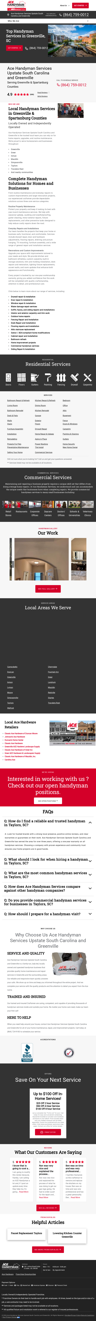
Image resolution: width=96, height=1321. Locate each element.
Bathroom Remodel (15, 410)
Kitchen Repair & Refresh (45, 400)
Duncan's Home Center (14, 740)
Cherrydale (52, 667)
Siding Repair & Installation (23, 349)
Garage (38, 416)
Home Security (69, 444)
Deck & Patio (12, 416)
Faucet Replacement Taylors (26, 1233)
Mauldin (51, 687)
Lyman (10, 687)
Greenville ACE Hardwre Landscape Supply (22, 747)
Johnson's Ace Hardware (15, 737)
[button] (48, 824)
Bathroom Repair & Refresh (18, 400)
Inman (10, 682)
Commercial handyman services (25, 346)
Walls (9, 421)
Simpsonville (12, 698)
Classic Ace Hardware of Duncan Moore (21, 733)
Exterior (38, 421)
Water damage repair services (24, 306)
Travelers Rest (54, 703)
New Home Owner (70, 447)
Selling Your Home (14, 452)
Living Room (12, 405)
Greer (50, 677)
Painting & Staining (71, 434)
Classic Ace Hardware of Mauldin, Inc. (20, 756)
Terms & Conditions (87, 1315)
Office (65, 405)
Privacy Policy (76, 1315)
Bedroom (66, 400)
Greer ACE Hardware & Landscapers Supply (22, 753)
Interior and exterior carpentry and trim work (30, 313)
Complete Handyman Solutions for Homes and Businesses (31, 183)
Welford (10, 708)
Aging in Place (41, 439)
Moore (10, 692)
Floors (37, 424)
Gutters (66, 439)
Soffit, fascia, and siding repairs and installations (33, 310)
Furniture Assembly (15, 429)
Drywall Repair (41, 429)
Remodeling (12, 439)
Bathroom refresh (18, 339)
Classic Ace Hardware (14, 743)
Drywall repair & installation (23, 297)
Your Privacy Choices (10, 1317)
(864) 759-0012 (76, 15)
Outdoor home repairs (20, 316)
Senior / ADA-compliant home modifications (30, 333)
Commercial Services (43, 452)
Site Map (68, 1315)
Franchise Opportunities (26, 1274)
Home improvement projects (23, 343)
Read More (23, 1192)
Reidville (51, 692)
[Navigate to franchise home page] (16, 5)
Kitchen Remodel (42, 410)
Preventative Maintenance (18, 447)
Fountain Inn (53, 672)
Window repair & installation (23, 303)
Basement (67, 416)
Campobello (12, 667)
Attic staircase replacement (23, 329)
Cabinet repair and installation (24, 336)
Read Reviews (42, 92)
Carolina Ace (10, 760)
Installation (12, 434)
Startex (51, 698)
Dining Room (40, 405)
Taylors (10, 703)
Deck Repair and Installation (23, 323)
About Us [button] (63, 5)
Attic (64, 410)
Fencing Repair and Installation (25, 320)
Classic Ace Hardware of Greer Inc (19, 750)
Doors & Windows (70, 424)
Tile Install (39, 447)
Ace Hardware (7, 1274)
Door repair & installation (22, 300)
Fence (65, 421)
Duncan (10, 672)
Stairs (9, 424)
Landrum (52, 682)
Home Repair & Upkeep (44, 434)
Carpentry (67, 429)
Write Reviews (42, 96)
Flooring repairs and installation (25, 326)
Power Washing (41, 444)
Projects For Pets (14, 444)
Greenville (11, 677)
